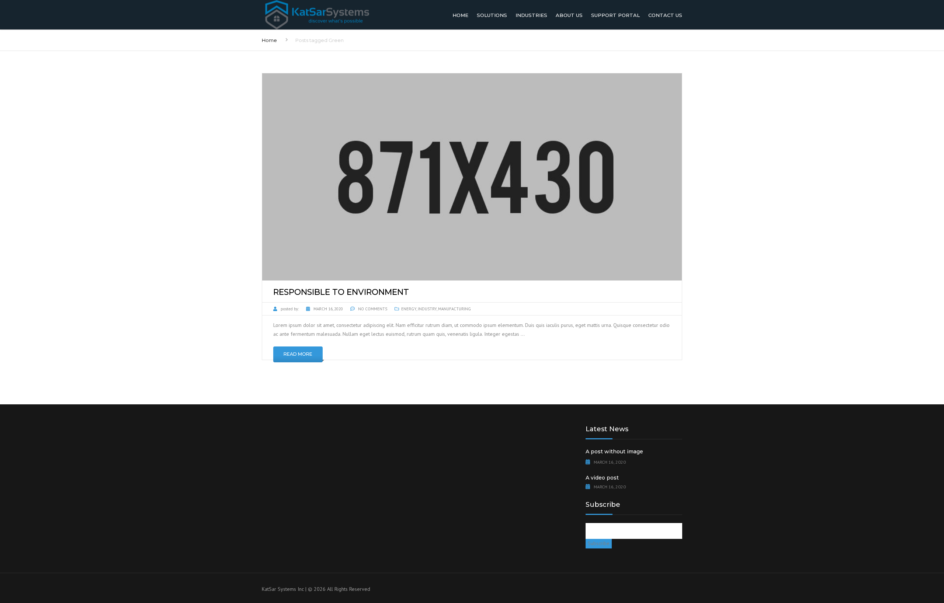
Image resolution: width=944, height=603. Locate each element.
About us (569, 15)
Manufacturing (454, 308)
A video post (602, 477)
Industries (531, 15)
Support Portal (615, 15)
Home (460, 15)
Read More (298, 354)
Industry (427, 308)
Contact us (665, 15)
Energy (408, 308)
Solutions (492, 15)
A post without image (614, 451)
